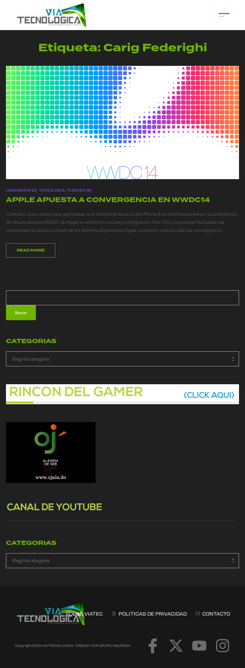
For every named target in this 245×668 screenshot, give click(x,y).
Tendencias (79, 190)
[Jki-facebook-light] (152, 645)
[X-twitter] (176, 645)
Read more (31, 250)
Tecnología (52, 190)
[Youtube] (199, 645)
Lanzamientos (21, 190)
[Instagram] (222, 645)
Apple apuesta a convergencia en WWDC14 (108, 200)
